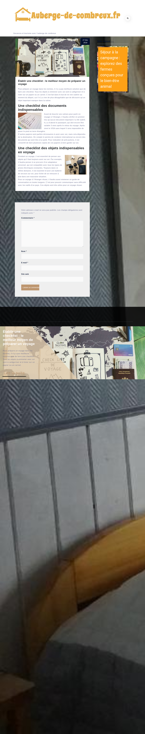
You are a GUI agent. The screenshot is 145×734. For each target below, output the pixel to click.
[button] (113, 69)
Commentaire (27, 218)
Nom (24, 251)
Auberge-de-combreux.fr (11, 325)
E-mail (24, 263)
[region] (113, 69)
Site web (25, 274)
